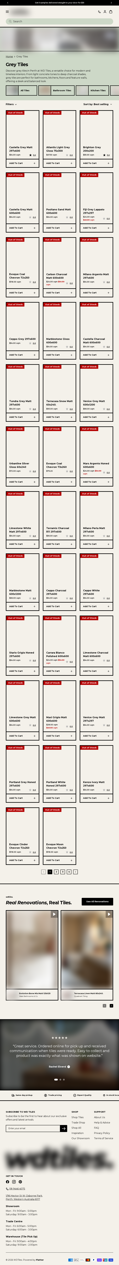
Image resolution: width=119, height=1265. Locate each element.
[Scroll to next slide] (111, 3)
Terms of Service (103, 1138)
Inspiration (78, 1133)
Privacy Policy (102, 1133)
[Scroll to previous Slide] (8, 2)
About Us (99, 1117)
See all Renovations (97, 901)
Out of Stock (15, 112)
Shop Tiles (77, 1117)
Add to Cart (16, 163)
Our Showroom (81, 1138)
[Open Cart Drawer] (110, 11)
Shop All (76, 1127)
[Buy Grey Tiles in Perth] (20, 12)
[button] (32, 955)
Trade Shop (78, 1122)
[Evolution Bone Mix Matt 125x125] (11, 994)
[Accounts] (104, 11)
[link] (12, 90)
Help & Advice (102, 1122)
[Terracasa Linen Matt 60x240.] (66, 994)
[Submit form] (10, 21)
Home (9, 56)
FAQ (96, 1127)
